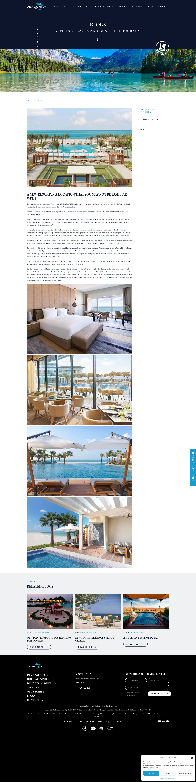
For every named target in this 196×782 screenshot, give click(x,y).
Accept (151, 773)
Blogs (39, 100)
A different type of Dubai (140, 637)
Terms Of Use (73, 721)
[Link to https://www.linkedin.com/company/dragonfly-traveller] (85, 688)
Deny (168, 773)
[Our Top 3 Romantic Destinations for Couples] (50, 595)
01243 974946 (81, 683)
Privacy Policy (172, 778)
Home (30, 100)
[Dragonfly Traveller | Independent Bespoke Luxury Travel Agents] (36, 3)
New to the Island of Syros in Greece (95, 639)
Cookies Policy (163, 778)
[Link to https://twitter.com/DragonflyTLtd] (80, 688)
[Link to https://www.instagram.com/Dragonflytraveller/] (88, 688)
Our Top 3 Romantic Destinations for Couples (49, 639)
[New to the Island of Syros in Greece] (98, 595)
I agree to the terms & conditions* (134, 694)
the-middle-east (41, 632)
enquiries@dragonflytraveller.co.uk (88, 678)
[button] (192, 758)
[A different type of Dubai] (146, 595)
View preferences (185, 773)
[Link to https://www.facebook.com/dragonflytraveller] (77, 688)
